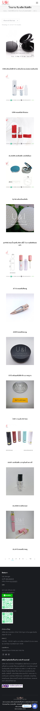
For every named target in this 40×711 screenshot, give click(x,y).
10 (30, 559)
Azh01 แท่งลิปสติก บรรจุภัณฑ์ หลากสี (20, 462)
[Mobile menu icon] (37, 3)
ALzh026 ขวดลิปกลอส (20, 506)
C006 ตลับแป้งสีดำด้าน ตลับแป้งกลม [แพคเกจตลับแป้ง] (20, 69)
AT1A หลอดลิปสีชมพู (20, 288)
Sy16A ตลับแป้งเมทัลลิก (20, 199)
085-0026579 (10, 579)
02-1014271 (13, 581)
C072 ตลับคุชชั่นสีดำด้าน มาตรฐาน (19, 375)
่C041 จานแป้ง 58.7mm (20, 419)
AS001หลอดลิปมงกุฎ (20, 332)
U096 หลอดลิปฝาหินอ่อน (20, 112)
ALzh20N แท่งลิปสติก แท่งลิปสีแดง (20, 156)
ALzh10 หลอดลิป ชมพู (20, 549)
